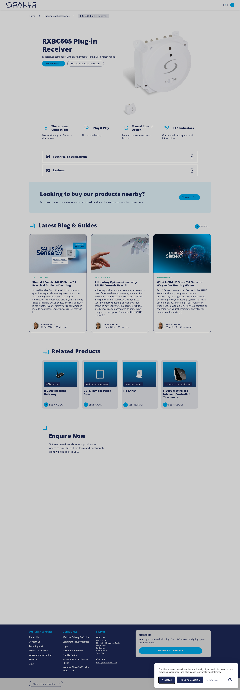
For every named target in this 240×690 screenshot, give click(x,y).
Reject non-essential (190, 679)
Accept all (167, 679)
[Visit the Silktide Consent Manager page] (230, 680)
